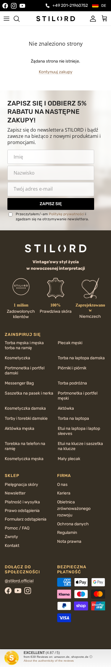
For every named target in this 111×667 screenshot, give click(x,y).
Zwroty (11, 536)
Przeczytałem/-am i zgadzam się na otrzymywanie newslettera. (52, 216)
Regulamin (67, 532)
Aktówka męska (19, 428)
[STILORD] (55, 18)
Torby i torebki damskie (26, 418)
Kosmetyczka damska (25, 408)
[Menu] (6, 18)
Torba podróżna (72, 383)
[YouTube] (22, 6)
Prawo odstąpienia (22, 510)
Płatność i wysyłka (22, 502)
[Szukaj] (19, 18)
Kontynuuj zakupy (56, 71)
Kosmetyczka (17, 357)
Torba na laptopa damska (81, 357)
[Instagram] (14, 6)
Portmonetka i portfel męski (77, 396)
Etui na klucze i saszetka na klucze (80, 446)
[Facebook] (5, 6)
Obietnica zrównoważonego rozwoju (74, 509)
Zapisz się (51, 203)
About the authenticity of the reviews (49, 660)
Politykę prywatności (66, 214)
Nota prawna (69, 541)
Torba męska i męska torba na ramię (24, 345)
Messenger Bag (19, 383)
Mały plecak (69, 458)
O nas (62, 484)
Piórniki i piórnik (72, 368)
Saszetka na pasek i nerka (29, 393)
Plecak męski (70, 342)
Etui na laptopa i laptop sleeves (79, 431)
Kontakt (12, 545)
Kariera (63, 493)
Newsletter (15, 493)
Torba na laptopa (73, 418)
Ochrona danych (73, 523)
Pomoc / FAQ (17, 528)
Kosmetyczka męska (24, 458)
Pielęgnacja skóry (21, 484)
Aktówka (66, 408)
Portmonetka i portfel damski (24, 371)
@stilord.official (19, 580)
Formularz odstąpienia (25, 519)
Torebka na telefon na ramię (25, 446)
